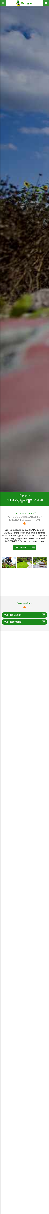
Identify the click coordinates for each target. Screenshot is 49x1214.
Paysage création (12, 615)
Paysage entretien (13, 622)
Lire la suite (20, 547)
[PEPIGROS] (9, 562)
